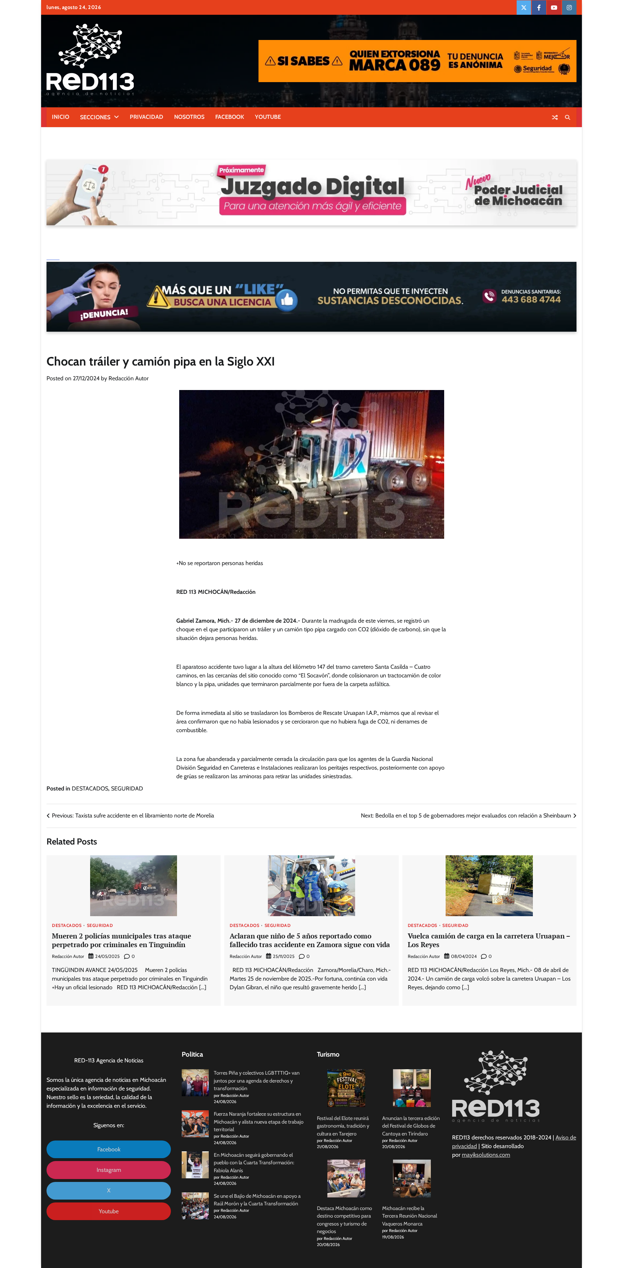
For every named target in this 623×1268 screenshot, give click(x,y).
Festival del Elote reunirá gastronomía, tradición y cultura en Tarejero (343, 1126)
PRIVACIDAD (146, 116)
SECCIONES (95, 117)
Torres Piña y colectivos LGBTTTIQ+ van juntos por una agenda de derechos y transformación (257, 1081)
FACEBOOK (229, 116)
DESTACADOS (90, 788)
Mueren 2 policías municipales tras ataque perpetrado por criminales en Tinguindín (121, 940)
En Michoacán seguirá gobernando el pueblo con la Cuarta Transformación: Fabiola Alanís (254, 1163)
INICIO (60, 116)
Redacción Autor (129, 378)
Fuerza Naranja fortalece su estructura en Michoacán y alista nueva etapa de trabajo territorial (259, 1122)
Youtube (109, 1211)
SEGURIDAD (127, 788)
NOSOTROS (189, 116)
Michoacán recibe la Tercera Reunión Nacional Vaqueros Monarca (409, 1216)
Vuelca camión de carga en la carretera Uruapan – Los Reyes (489, 940)
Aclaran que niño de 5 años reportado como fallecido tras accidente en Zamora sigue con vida (310, 940)
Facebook (108, 1149)
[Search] (567, 117)
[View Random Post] (554, 117)
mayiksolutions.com (486, 1154)
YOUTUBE (268, 116)
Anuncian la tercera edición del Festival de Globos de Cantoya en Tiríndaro (411, 1126)
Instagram (109, 1169)
